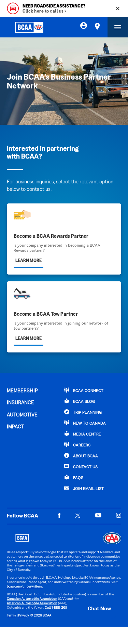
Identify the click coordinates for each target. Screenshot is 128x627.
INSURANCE (20, 402)
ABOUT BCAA (85, 456)
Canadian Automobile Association (32, 598)
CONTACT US (85, 467)
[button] (92, 608)
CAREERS (81, 445)
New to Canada (89, 424)
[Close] (118, 8)
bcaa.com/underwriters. (25, 586)
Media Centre (86, 434)
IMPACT (15, 427)
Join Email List (88, 489)
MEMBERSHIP (22, 391)
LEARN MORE (28, 261)
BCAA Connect (87, 391)
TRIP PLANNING (87, 413)
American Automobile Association (32, 603)
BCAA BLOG (83, 402)
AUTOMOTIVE (22, 415)
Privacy (23, 615)
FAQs (77, 478)
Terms (11, 615)
